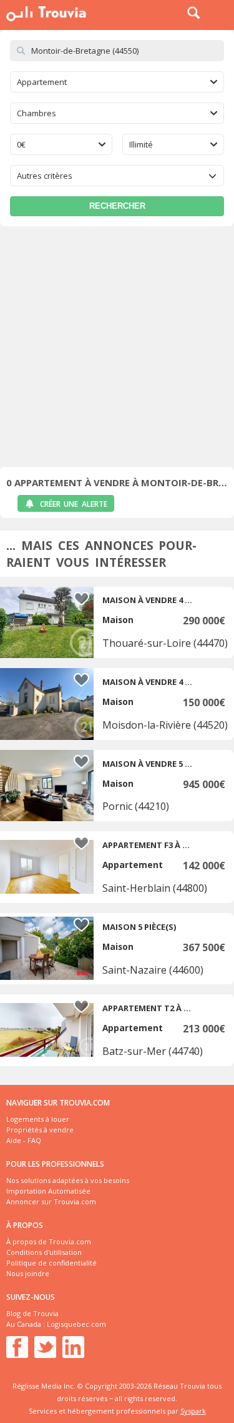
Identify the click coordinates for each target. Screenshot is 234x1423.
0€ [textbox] (21, 144)
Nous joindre (27, 1273)
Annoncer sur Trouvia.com (51, 1201)
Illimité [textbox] (141, 144)
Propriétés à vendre (40, 1129)
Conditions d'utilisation (44, 1252)
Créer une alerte (73, 504)
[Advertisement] (117, 349)
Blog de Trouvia (32, 1313)
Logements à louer (37, 1119)
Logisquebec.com (76, 1324)
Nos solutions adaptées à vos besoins (67, 1180)
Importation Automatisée (48, 1191)
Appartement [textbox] (42, 81)
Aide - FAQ (23, 1140)
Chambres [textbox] (36, 113)
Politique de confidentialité (51, 1262)
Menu (221, 12)
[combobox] (117, 81)
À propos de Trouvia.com (48, 1241)
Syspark (193, 1411)
